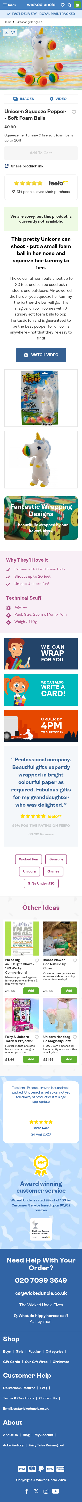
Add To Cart (41, 153)
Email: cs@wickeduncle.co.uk (25, 1408)
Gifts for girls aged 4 (30, 22)
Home (7, 22)
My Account (44, 1435)
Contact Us (48, 1398)
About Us (10, 1435)
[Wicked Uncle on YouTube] (55, 1491)
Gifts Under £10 (41, 883)
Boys (6, 1351)
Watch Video (44, 355)
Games (53, 871)
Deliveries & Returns (19, 1388)
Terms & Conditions (18, 1398)
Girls (19, 1351)
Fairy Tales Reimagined (46, 1445)
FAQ (43, 1388)
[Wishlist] (62, 4)
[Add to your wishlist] (74, 112)
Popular (34, 1351)
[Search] (69, 4)
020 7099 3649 (41, 1280)
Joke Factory (13, 1445)
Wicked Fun (28, 859)
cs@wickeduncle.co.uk (41, 1293)
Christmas (61, 1362)
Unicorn (29, 871)
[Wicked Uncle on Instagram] (46, 1491)
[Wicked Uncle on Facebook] (26, 1491)
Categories (54, 1351)
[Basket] (77, 4)
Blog (26, 1435)
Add (31, 990)
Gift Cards (11, 1362)
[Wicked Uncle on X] (36, 1491)
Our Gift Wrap (36, 1362)
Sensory (56, 859)
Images (26, 99)
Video (61, 99)
